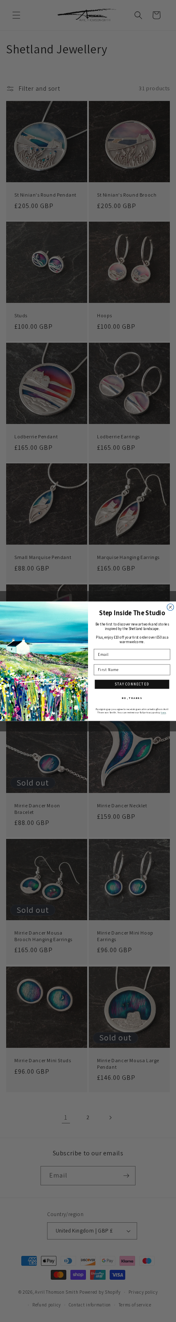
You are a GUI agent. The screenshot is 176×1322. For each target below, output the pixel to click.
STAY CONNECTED (132, 684)
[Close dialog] (170, 606)
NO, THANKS (132, 697)
